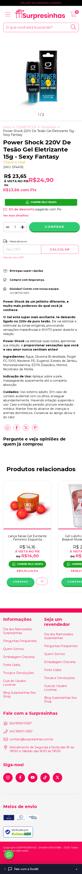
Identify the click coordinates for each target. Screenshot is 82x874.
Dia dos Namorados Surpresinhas (17, 631)
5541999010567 (20, 723)
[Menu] (8, 14)
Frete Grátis (11, 665)
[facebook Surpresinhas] (20, 777)
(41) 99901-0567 (21, 731)
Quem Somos (13, 649)
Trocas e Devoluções (18, 673)
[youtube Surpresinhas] (32, 777)
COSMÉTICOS (26, 127)
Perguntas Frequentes (20, 641)
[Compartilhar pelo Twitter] (26, 429)
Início (7, 127)
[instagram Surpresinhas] (8, 777)
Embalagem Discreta (18, 657)
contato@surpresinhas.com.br (31, 739)
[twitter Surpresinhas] (57, 777)
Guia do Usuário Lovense (14, 683)
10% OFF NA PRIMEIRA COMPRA (41, 2)
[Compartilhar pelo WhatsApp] (7, 427)
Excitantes (48, 127)
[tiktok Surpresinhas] (45, 777)
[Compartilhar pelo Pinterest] (35, 429)
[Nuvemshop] (16, 857)
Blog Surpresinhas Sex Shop (19, 694)
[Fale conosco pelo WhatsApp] (9, 854)
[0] (73, 15)
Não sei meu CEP (13, 257)
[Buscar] (73, 27)
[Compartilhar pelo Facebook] (17, 429)
